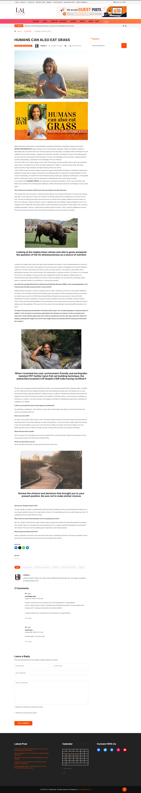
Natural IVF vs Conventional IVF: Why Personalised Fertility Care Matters (30, 762)
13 (75, 757)
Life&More (43, 45)
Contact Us (31, 2)
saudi (27, 630)
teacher (81, 567)
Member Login (40, 2)
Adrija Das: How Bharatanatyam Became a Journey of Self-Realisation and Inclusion (49, 26)
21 (79, 759)
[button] (123, 26)
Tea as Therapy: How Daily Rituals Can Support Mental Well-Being (31, 754)
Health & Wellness (81, 2)
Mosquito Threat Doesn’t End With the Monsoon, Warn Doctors (31, 758)
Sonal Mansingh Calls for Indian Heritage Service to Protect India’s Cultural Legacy (30, 767)
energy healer (27, 567)
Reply (29, 593)
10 (64, 757)
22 (82, 759)
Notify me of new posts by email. (26, 713)
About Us (23, 2)
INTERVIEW (27, 31)
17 (64, 759)
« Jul (63, 772)
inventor (55, 567)
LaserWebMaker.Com (84, 789)
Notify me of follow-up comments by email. (29, 707)
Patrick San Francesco (68, 567)
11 (68, 757)
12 (71, 757)
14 (79, 757)
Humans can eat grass (42, 567)
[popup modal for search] (106, 22)
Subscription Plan (69, 2)
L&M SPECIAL (27, 45)
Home (17, 2)
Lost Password (57, 2)
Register (49, 2)
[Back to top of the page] (124, 789)
